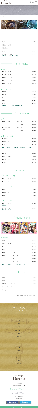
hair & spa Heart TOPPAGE (19, 377)
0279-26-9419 (21, 388)
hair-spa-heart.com (15, 407)
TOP (0, 16)
